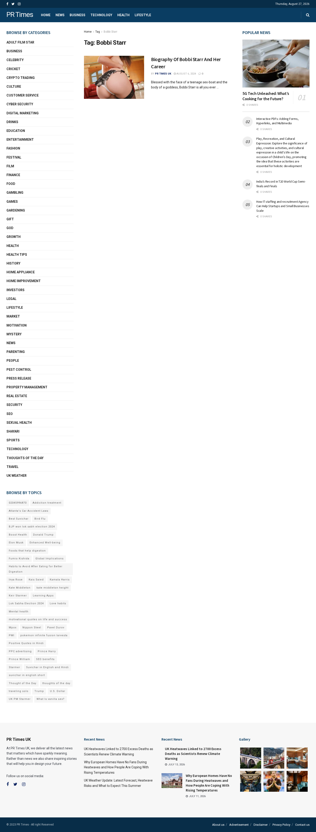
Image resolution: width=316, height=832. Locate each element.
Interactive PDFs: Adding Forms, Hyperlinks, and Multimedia (277, 121)
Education (15, 131)
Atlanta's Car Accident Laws (28, 510)
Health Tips (16, 254)
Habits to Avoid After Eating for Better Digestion (35, 569)
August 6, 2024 (186, 73)
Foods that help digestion (27, 550)
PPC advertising (20, 651)
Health (123, 15)
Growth (13, 237)
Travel (12, 467)
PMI (11, 635)
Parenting (15, 352)
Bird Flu (40, 518)
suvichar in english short (27, 675)
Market (13, 316)
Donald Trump (43, 534)
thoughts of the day (24, 458)
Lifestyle (143, 15)
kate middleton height (52, 587)
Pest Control (18, 369)
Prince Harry (47, 651)
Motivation (16, 325)
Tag (97, 31)
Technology (101, 15)
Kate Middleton (20, 587)
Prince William (19, 659)
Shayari (12, 431)
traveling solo (18, 691)
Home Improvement (23, 281)
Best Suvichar (18, 518)
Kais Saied (36, 579)
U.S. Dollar (57, 691)
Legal (11, 299)
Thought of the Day (22, 683)
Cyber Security (19, 104)
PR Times (19, 15)
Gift (10, 219)
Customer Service (22, 95)
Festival (13, 157)
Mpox (12, 627)
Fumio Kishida (19, 558)
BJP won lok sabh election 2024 (32, 526)
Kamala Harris (60, 579)
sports (13, 440)
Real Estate (16, 396)
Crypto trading (20, 78)
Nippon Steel (31, 627)
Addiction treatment (47, 502)
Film (10, 166)
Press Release (18, 378)
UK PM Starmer (20, 699)
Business (77, 15)
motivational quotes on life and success (38, 619)
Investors (15, 290)
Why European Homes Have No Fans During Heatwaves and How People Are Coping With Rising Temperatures (116, 767)
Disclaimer (261, 824)
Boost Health (18, 534)
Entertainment (20, 139)
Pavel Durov (55, 627)
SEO (9, 414)
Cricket (13, 69)
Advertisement (239, 824)
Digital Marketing (22, 113)
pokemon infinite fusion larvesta (44, 635)
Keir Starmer (18, 595)
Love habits (58, 603)
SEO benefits (45, 659)
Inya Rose (16, 579)
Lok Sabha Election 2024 (26, 603)
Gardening (15, 210)
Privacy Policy (281, 824)
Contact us (302, 824)
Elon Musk (16, 542)
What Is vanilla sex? (51, 699)
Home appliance (20, 272)
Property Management (26, 387)
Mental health (18, 611)
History (13, 263)
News (60, 15)
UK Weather (16, 475)
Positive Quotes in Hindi (26, 643)
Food (10, 184)
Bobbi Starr (110, 31)
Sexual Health (19, 422)
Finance (13, 175)
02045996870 (18, 502)
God (9, 228)
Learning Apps (43, 595)
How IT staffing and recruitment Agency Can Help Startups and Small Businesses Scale (282, 206)
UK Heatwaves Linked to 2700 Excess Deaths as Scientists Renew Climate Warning (193, 754)
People (12, 360)
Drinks (12, 122)
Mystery (14, 334)
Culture (13, 86)
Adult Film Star (20, 42)
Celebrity (15, 60)
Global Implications (49, 558)
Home (45, 15)
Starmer (14, 667)
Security (14, 405)
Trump (39, 691)
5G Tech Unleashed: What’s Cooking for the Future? (265, 96)
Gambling (14, 192)
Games (12, 201)
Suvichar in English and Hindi (47, 667)
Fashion (13, 148)
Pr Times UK (163, 73)
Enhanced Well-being (45, 542)
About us (218, 824)
